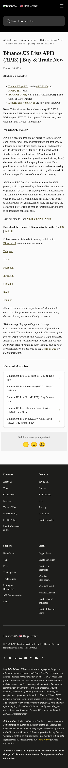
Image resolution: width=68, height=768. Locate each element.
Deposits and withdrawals (21, 102)
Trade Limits (9, 579)
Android (8, 231)
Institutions (44, 513)
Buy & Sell (44, 482)
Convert (42, 488)
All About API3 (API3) (38, 218)
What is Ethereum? (47, 592)
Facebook (8, 267)
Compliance (8, 494)
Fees (5, 566)
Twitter (7, 259)
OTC (41, 501)
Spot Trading (45, 494)
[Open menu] (62, 6)
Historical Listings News (51, 40)
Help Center (9, 553)
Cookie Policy (10, 520)
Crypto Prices (45, 553)
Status (6, 601)
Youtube (7, 300)
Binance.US (45, 695)
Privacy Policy (10, 513)
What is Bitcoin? (46, 586)
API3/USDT (15, 90)
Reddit (6, 292)
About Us (7, 482)
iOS (62, 227)
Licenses (7, 501)
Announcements (28, 40)
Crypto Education (47, 560)
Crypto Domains (46, 520)
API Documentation (12, 595)
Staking (42, 507)
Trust (5, 488)
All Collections (10, 40)
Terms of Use (49, 348)
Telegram (8, 251)
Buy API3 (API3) (18, 94)
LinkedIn (8, 283)
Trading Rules (10, 572)
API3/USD (42, 86)
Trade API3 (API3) (18, 86)
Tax (5, 560)
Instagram (8, 275)
